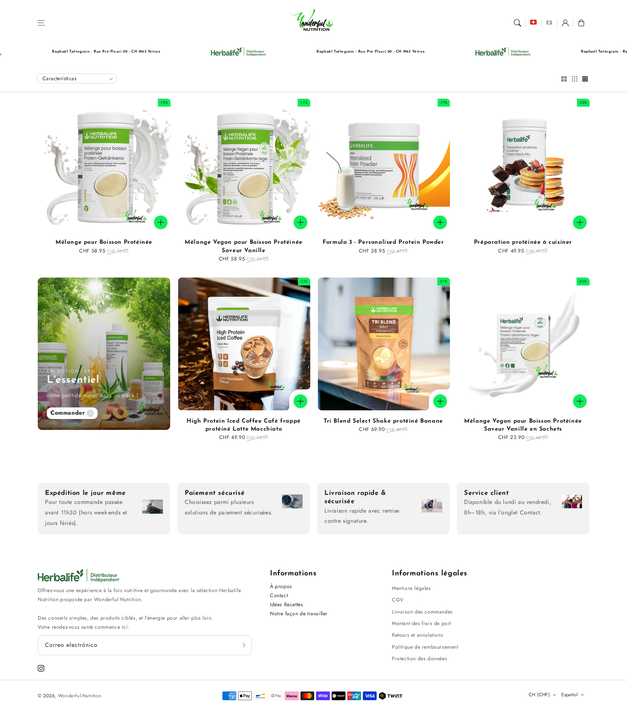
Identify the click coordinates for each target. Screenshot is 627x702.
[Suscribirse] (244, 645)
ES (549, 22)
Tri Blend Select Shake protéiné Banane (383, 421)
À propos (281, 586)
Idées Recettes (286, 604)
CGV (397, 599)
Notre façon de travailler (299, 613)
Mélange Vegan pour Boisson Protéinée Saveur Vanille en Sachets (523, 425)
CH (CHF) (539, 694)
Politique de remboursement (425, 646)
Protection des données (419, 658)
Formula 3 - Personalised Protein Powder (383, 242)
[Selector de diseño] (564, 79)
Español (569, 694)
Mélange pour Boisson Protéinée (104, 242)
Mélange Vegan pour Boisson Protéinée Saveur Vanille (244, 246)
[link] (204, 52)
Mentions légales (411, 588)
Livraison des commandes (422, 611)
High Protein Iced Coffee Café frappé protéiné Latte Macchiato (244, 425)
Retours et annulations (417, 635)
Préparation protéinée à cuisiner (523, 242)
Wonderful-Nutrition (79, 695)
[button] (41, 23)
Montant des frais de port (421, 623)
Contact (279, 595)
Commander (67, 413)
